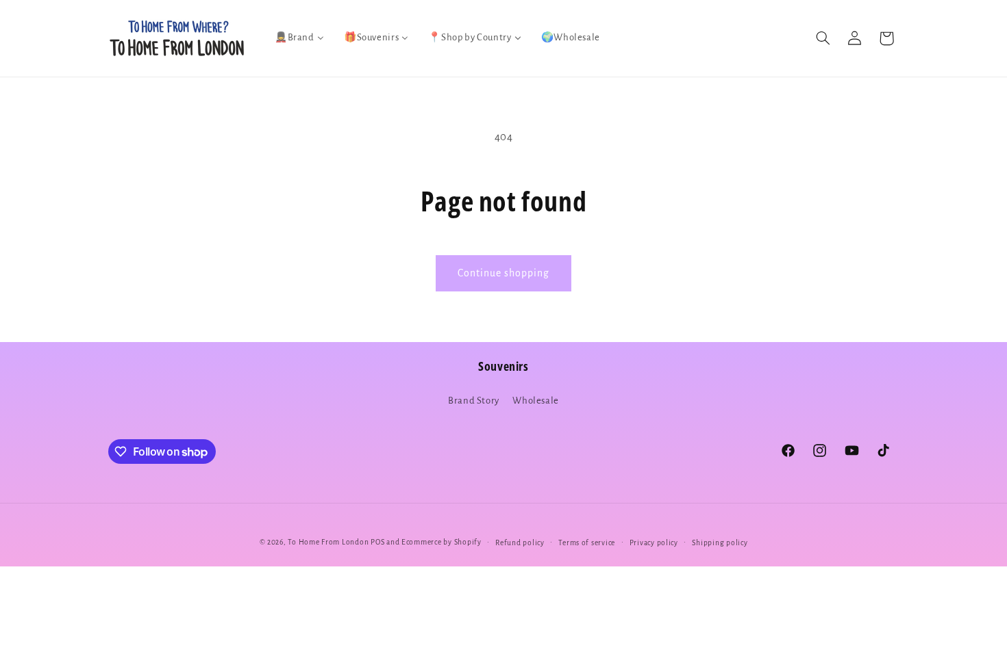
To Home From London (328, 542)
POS (377, 542)
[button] (822, 38)
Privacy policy (654, 543)
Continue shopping (504, 272)
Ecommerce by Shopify (441, 542)
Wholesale (535, 400)
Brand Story (473, 400)
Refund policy (520, 543)
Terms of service (586, 543)
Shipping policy (719, 543)
